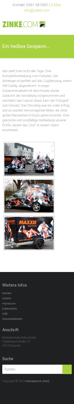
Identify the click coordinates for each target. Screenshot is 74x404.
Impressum (9, 303)
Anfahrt (6, 298)
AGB (4, 313)
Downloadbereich (12, 318)
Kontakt (6, 293)
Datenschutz (9, 308)
